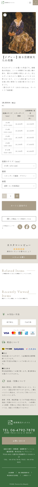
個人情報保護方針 (24, 472)
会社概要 (11, 472)
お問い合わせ (19, 440)
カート (35, 4)
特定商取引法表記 (12, 475)
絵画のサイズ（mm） (11, 161)
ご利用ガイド (27, 475)
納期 (4, 181)
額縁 (4, 171)
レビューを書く (18, 257)
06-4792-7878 (22, 430)
